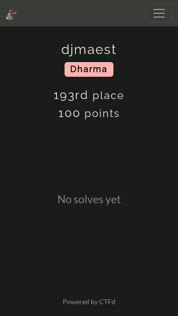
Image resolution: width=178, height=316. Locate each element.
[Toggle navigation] (159, 13)
